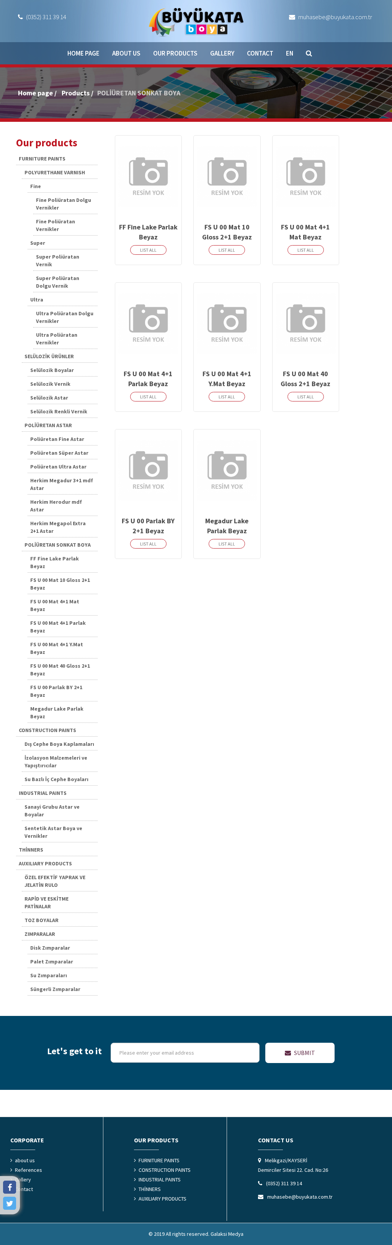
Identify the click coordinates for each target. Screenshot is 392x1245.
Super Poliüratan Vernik (57, 260)
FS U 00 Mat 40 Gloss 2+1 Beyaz (60, 669)
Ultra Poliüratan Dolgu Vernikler (64, 317)
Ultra (36, 299)
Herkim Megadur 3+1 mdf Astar (61, 484)
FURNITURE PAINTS (42, 158)
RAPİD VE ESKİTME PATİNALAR (46, 902)
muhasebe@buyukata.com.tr (334, 17)
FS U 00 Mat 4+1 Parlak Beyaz (58, 626)
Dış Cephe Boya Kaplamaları (59, 743)
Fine (35, 186)
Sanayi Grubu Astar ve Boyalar (52, 810)
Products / (77, 92)
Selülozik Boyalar (52, 370)
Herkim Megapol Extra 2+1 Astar (58, 527)
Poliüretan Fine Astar (57, 439)
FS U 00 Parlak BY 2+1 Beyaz (56, 691)
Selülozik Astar (49, 397)
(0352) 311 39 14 (45, 17)
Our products (175, 53)
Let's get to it (74, 1051)
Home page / (37, 92)
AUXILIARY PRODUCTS (45, 863)
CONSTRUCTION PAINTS (47, 730)
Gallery (222, 53)
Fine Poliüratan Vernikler (55, 225)
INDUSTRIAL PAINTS (43, 793)
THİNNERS (31, 849)
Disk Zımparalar (50, 947)
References (28, 1169)
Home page (83, 53)
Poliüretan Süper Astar (59, 452)
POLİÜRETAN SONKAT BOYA (138, 92)
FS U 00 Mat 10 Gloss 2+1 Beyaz (60, 584)
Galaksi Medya (227, 1233)
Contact (260, 53)
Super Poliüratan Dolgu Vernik (57, 282)
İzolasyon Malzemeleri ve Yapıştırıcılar (55, 761)
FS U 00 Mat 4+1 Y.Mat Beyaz (56, 648)
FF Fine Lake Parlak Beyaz (54, 562)
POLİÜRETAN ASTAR (48, 425)
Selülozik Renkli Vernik (58, 411)
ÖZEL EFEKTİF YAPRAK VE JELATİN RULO (54, 881)
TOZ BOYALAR (41, 920)
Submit (304, 1053)
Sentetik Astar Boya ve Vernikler (53, 832)
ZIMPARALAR (39, 933)
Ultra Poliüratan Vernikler (56, 338)
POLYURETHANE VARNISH (54, 172)
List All (148, 250)
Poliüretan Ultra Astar (58, 466)
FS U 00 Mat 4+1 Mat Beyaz (54, 605)
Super (37, 242)
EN (289, 53)
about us (126, 53)
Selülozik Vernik (50, 383)
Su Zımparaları (48, 975)
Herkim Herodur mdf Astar (56, 505)
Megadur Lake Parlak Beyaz (56, 712)
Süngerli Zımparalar (55, 989)
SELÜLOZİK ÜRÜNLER (49, 356)
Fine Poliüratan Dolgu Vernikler (63, 204)
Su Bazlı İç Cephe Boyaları (56, 779)
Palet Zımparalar (51, 961)
